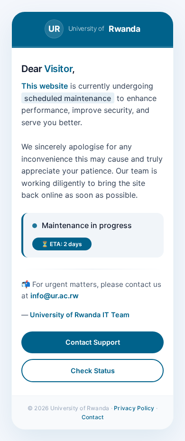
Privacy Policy (134, 408)
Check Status (93, 371)
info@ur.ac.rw (54, 295)
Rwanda (94, 29)
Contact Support (92, 342)
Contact (93, 417)
